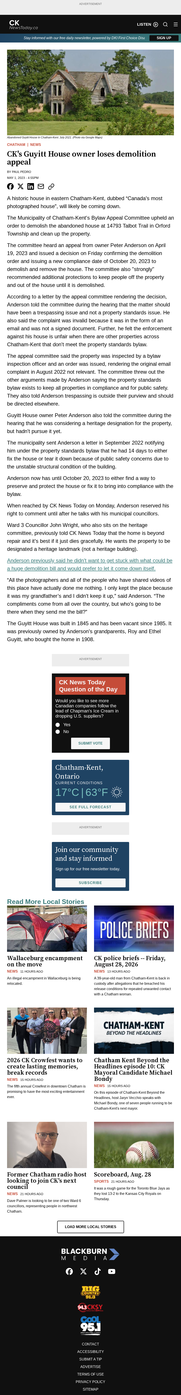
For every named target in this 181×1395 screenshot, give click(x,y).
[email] (41, 186)
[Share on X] (20, 186)
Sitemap (90, 1389)
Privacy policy (90, 1382)
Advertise (90, 1367)
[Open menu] (176, 24)
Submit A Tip (90, 1359)
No (66, 731)
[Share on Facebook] (10, 186)
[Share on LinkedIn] (30, 186)
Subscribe (90, 883)
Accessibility (90, 1352)
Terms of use (90, 1374)
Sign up (164, 38)
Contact (90, 1344)
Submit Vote (90, 743)
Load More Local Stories (90, 1227)
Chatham (16, 145)
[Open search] (165, 24)
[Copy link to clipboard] (51, 186)
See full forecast (90, 807)
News (35, 145)
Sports (101, 1181)
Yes (66, 724)
